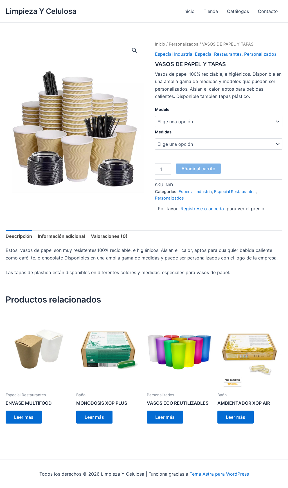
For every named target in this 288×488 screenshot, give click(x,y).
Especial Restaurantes (218, 54)
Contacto (268, 11)
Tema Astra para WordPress (219, 474)
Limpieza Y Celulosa (41, 11)
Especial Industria (173, 54)
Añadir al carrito (198, 168)
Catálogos (238, 11)
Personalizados (183, 44)
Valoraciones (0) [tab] (109, 236)
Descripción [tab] (19, 236)
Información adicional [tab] (61, 236)
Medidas (163, 131)
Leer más (23, 417)
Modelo (162, 109)
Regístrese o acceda (202, 208)
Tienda (211, 11)
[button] (134, 50)
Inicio (189, 11)
